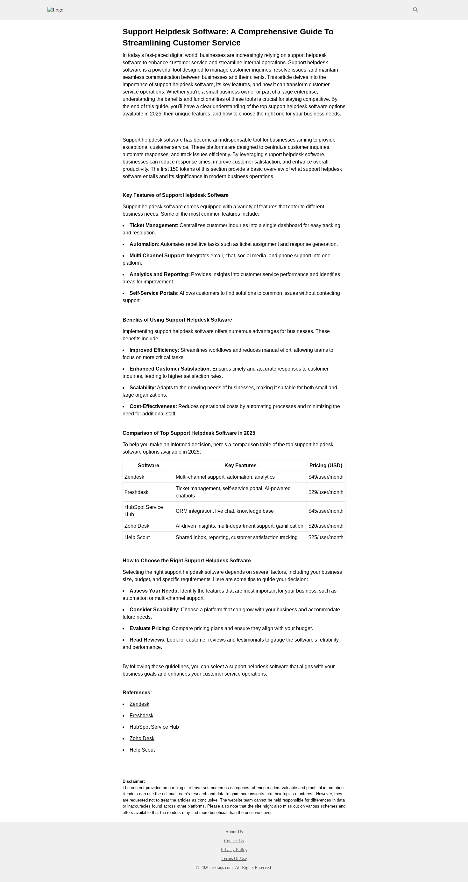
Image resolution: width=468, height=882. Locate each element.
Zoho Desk (142, 738)
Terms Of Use (234, 858)
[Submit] (415, 10)
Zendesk (139, 704)
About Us (234, 832)
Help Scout (142, 750)
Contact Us (234, 840)
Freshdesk (141, 715)
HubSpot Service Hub (154, 727)
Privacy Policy (234, 849)
